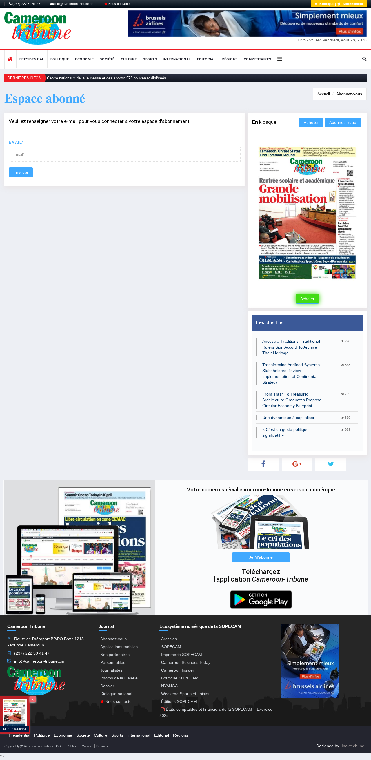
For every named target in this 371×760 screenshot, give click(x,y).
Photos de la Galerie (119, 678)
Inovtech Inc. (353, 745)
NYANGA (169, 686)
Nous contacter (119, 4)
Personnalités (112, 662)
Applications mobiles (119, 646)
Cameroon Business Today (185, 662)
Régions (230, 59)
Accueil (323, 94)
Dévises (102, 746)
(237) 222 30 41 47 (26, 4)
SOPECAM (171, 646)
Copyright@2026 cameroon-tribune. (29, 746)
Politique (59, 59)
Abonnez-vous (349, 94)
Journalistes (111, 670)
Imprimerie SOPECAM (181, 654)
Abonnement (352, 4)
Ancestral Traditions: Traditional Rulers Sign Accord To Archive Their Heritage (291, 347)
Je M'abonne (261, 557)
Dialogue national (116, 693)
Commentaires (257, 59)
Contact (87, 746)
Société (107, 59)
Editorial (206, 59)
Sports (150, 59)
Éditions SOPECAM (179, 701)
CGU (59, 746)
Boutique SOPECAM (180, 678)
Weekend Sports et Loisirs (185, 693)
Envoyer (20, 172)
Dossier (107, 686)
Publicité (72, 746)
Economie (84, 59)
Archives (169, 639)
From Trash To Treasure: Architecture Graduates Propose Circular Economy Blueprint (291, 400)
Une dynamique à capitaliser (288, 417)
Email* (16, 142)
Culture (129, 59)
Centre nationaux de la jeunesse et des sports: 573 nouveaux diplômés (106, 78)
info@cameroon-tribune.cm (74, 4)
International (177, 59)
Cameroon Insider (177, 670)
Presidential (31, 59)
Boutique (326, 4)
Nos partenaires (115, 654)
